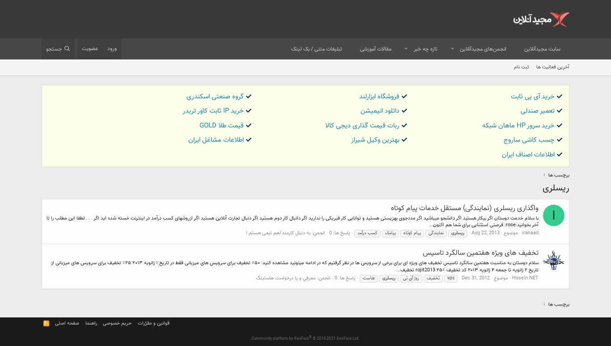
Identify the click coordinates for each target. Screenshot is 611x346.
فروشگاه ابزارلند (379, 97)
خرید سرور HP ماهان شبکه (518, 126)
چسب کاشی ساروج (529, 140)
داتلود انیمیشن (380, 111)
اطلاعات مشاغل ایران (216, 140)
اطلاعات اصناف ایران (528, 155)
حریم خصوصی (117, 323)
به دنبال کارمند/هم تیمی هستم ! (278, 233)
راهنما (91, 323)
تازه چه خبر (425, 49)
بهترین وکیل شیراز (375, 140)
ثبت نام (521, 67)
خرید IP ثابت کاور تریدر (213, 111)
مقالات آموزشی (375, 49)
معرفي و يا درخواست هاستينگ (286, 278)
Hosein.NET (525, 278)
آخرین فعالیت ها (552, 67)
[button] (452, 49)
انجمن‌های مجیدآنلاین (483, 49)
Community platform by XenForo (305, 339)
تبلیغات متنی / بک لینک (316, 49)
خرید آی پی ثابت (533, 97)
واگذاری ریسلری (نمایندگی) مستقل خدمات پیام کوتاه (465, 208)
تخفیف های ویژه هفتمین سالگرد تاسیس (481, 253)
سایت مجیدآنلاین (542, 49)
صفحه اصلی (67, 323)
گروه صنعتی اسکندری (215, 97)
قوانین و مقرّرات (154, 323)
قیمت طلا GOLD (221, 126)
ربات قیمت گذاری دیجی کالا (362, 126)
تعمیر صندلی (538, 111)
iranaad (530, 233)
